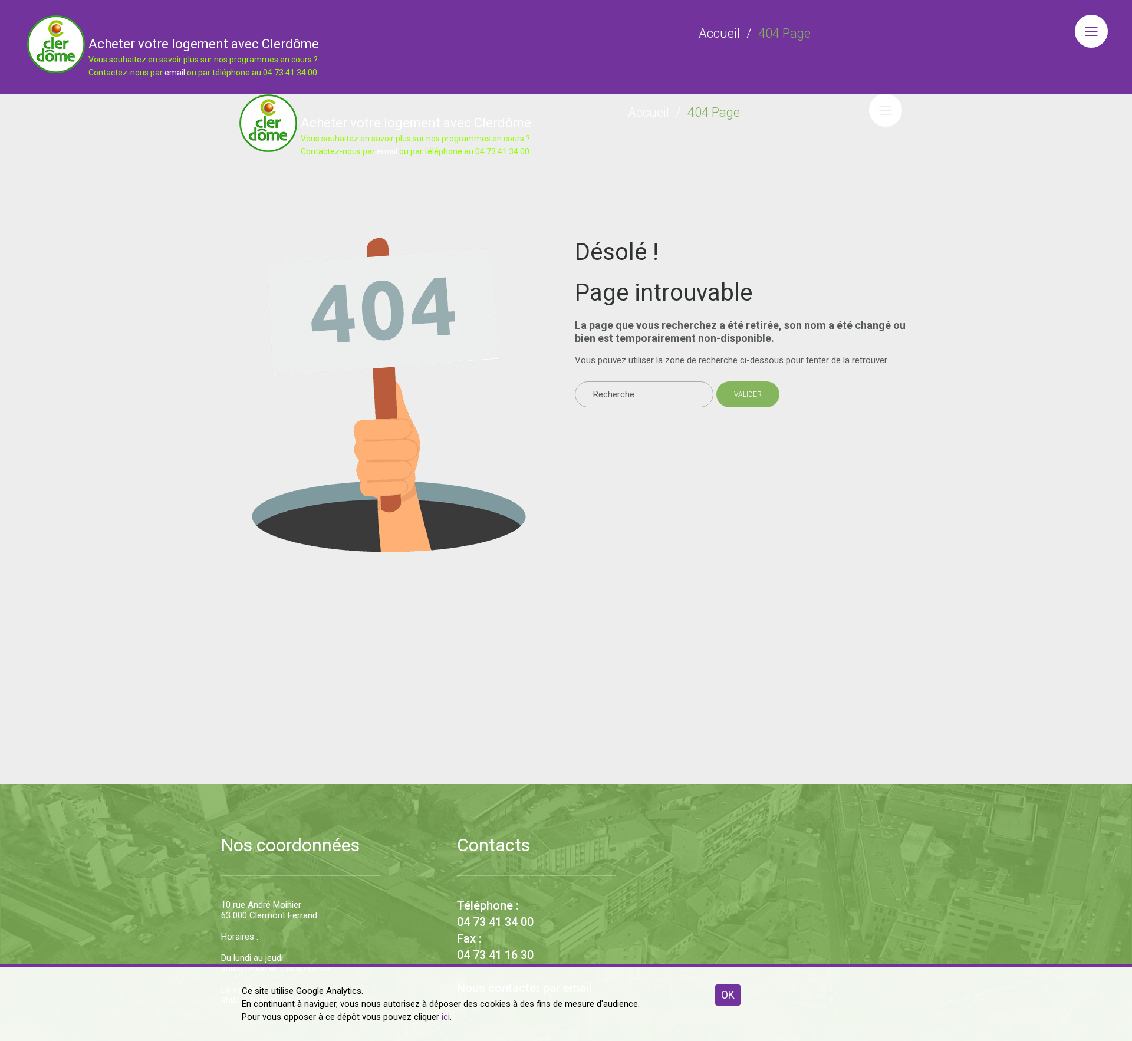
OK (728, 995)
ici (446, 1017)
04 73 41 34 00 (495, 922)
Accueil (719, 33)
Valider (748, 394)
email (174, 72)
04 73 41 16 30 (495, 955)
